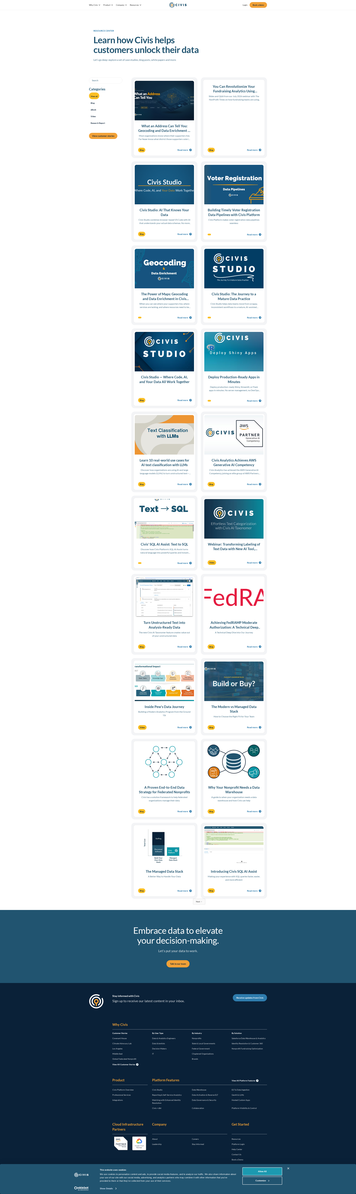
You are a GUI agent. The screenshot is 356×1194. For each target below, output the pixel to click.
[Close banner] (288, 1168)
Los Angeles (117, 1048)
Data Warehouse (199, 1090)
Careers (195, 1139)
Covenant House (119, 1038)
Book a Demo (237, 1159)
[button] (95, 5)
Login (245, 5)
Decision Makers (159, 1048)
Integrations (117, 1100)
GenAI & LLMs (238, 1095)
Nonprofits (196, 1038)
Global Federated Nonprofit (124, 1059)
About (155, 1139)
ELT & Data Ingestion (240, 1090)
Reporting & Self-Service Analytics (167, 1095)
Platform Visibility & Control (244, 1108)
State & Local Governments (203, 1043)
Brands (195, 1059)
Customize (260, 1180)
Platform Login (238, 1144)
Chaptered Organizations (203, 1054)
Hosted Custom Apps (241, 1100)
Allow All (262, 1171)
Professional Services (121, 1095)
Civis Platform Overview (123, 1090)
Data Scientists (158, 1043)
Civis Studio (157, 1090)
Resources (236, 1139)
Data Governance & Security (204, 1100)
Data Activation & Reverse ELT (205, 1095)
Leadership (157, 1144)
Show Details (106, 1188)
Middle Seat (117, 1054)
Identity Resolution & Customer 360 (247, 1043)
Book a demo (258, 5)
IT (153, 1054)
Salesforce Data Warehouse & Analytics (249, 1038)
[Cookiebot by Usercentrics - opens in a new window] (81, 1188)
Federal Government (201, 1048)
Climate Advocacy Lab (122, 1043)
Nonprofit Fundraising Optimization (247, 1048)
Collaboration (198, 1108)
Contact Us (236, 1154)
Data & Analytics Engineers (163, 1038)
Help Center (237, 1149)
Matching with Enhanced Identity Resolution (166, 1101)
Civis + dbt (156, 1108)
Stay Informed (198, 1144)
